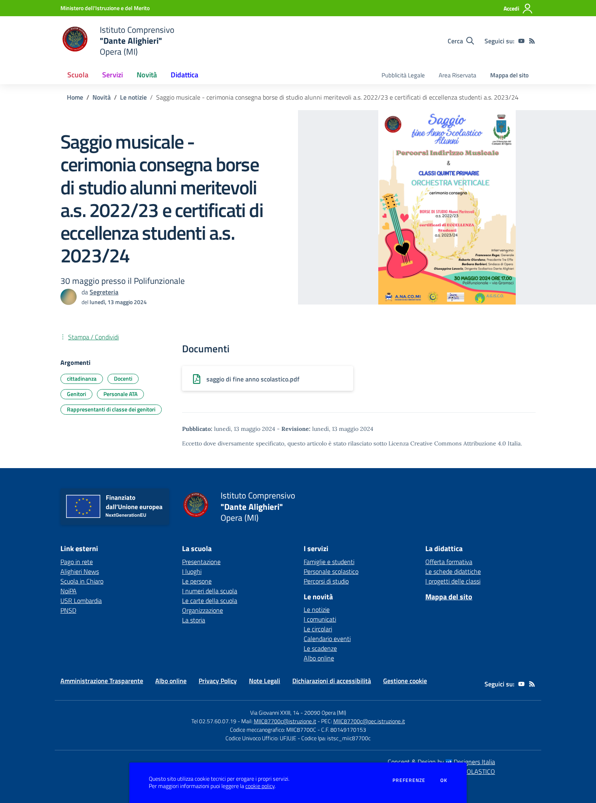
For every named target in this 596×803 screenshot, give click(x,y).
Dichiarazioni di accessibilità (331, 681)
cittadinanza (81, 378)
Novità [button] (147, 74)
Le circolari (318, 629)
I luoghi (192, 571)
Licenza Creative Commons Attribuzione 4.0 (447, 443)
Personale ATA (120, 394)
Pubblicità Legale (403, 75)
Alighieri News (79, 571)
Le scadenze (320, 648)
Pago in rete (76, 562)
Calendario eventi (327, 638)
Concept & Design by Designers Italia (441, 762)
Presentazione (201, 562)
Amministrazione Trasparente (101, 681)
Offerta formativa (448, 562)
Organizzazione (202, 610)
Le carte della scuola (209, 600)
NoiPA (68, 591)
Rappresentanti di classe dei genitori (111, 409)
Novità (101, 97)
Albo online (319, 658)
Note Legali (264, 681)
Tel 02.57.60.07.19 (213, 721)
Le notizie (133, 97)
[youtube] (521, 41)
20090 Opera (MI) (325, 712)
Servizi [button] (112, 74)
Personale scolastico (331, 571)
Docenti (123, 378)
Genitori (76, 394)
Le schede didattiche (453, 571)
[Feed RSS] (532, 41)
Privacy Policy (218, 681)
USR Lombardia (81, 600)
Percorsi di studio (326, 581)
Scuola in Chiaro (81, 581)
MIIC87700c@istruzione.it (285, 721)
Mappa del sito (509, 75)
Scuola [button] (77, 74)
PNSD (68, 610)
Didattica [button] (184, 74)
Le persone (197, 581)
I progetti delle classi (452, 581)
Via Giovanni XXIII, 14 (274, 712)
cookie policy (259, 786)
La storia (193, 620)
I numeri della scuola (209, 591)
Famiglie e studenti (329, 562)
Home (75, 97)
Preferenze (408, 780)
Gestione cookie (405, 681)
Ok (444, 780)
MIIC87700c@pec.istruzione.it (369, 721)
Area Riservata (457, 75)
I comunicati (320, 619)
